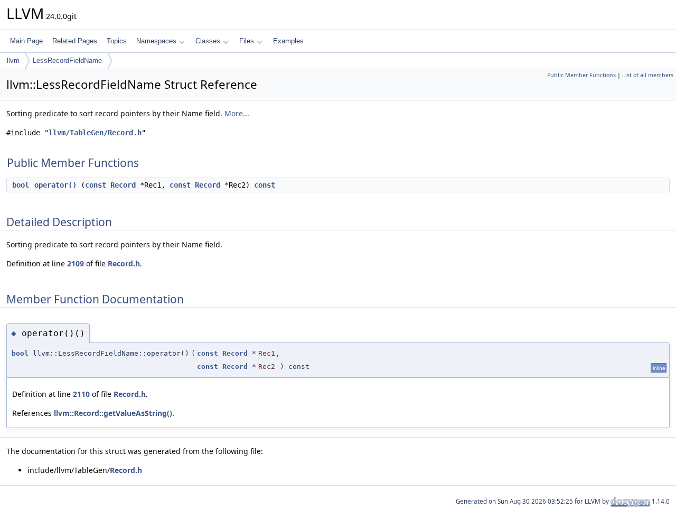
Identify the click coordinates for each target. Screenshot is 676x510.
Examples (288, 41)
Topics (117, 41)
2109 (75, 263)
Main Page (26, 41)
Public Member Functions (581, 75)
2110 (81, 394)
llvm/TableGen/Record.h (95, 132)
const (95, 185)
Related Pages (74, 41)
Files (246, 41)
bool (20, 185)
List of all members (647, 75)
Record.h (124, 263)
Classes (207, 41)
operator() (55, 185)
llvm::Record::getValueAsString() (113, 413)
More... (236, 113)
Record (123, 185)
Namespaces (156, 41)
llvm (13, 60)
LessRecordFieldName (67, 60)
